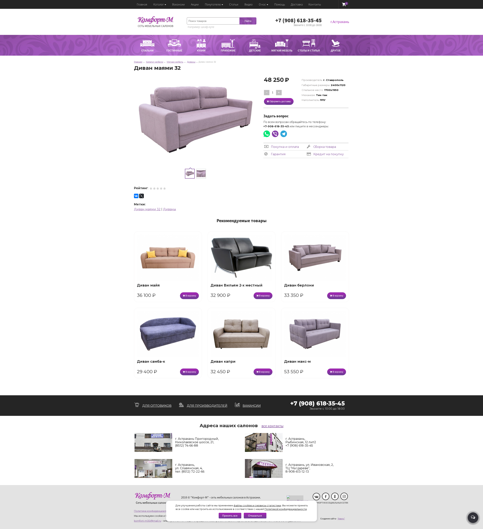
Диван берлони (299, 285)
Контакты (314, 4)
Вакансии (178, 4)
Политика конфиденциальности (154, 511)
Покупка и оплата (284, 147)
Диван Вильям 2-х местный (236, 285)
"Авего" (341, 518)
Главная (142, 4)
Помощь (279, 4)
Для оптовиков (157, 406)
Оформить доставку (280, 101)
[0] (344, 4)
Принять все (230, 515)
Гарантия (278, 154)
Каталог (158, 4)
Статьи (233, 4)
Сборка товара (324, 147)
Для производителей (207, 406)
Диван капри (223, 361)
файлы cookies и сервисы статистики (257, 505)
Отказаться (255, 515)
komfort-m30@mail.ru (147, 520)
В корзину (190, 295)
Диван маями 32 (147, 209)
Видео (249, 4)
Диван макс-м (297, 361)
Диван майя (148, 285)
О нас (262, 4)
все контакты (272, 425)
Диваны (169, 209)
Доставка (297, 4)
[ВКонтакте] (136, 196)
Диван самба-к (151, 361)
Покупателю (213, 4)
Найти (248, 21)
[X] (141, 196)
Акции (195, 4)
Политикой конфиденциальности (286, 509)
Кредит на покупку (328, 154)
